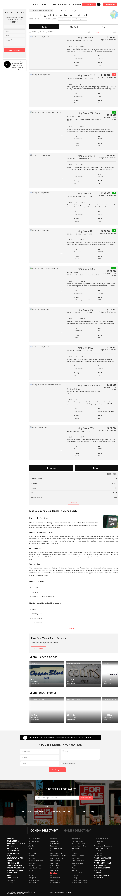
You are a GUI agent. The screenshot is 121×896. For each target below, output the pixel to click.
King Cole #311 (86, 193)
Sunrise (97, 870)
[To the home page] (56, 11)
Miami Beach (64, 11)
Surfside (98, 873)
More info (74, 503)
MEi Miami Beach (77, 841)
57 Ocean (10, 883)
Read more (73, 628)
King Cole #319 (86, 37)
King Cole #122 (86, 347)
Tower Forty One (99, 851)
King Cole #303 (86, 428)
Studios (34, 32)
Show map (65, 19)
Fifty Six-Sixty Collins (56, 853)
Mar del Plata (76, 839)
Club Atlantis (32, 883)
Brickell (10, 846)
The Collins (97, 843)
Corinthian (53, 839)
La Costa (53, 875)
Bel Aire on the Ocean (35, 861)
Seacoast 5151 (77, 873)
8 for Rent (74, 27)
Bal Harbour (13, 841)
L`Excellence (54, 880)
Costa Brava (54, 841)
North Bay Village (102, 858)
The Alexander (98, 841)
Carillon (30, 873)
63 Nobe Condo (33, 841)
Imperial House (55, 865)
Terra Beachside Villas (101, 839)
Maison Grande (55, 883)
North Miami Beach (103, 863)
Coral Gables (13, 853)
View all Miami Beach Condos (42, 11)
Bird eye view (80, 19)
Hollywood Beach (15, 870)
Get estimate (86, 798)
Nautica (74, 853)
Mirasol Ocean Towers (79, 843)
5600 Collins (11, 880)
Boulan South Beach (34, 868)
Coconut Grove (14, 851)
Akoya (30, 843)
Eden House (54, 846)
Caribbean (31, 870)
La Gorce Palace (55, 878)
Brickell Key (12, 848)
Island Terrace (54, 870)
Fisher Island (13, 863)
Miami (9, 875)
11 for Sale (44, 27)
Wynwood (98, 878)
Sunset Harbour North (79, 880)
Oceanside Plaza (77, 863)
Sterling (74, 878)
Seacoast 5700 (77, 875)
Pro (106, 32)
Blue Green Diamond (35, 865)
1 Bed (42, 32)
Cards (114, 32)
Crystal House (54, 843)
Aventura (11, 838)
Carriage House (33, 878)
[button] (62, 49)
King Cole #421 (86, 231)
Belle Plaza (31, 863)
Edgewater (12, 860)
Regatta (74, 870)
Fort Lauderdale (14, 865)
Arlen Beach (32, 853)
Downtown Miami (15, 858)
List (97, 32)
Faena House (54, 851)
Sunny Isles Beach (102, 868)
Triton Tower (98, 853)
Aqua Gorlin (32, 848)
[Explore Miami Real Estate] (7, 4)
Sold (103, 27)
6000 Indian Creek (34, 839)
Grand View (54, 863)
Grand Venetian (55, 861)
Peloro (74, 868)
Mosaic (74, 851)
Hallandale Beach (15, 868)
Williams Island (101, 875)
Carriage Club (32, 875)
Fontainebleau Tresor (57, 858)
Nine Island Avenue (78, 856)
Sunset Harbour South (79, 883)
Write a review (38, 648)
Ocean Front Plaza (78, 861)
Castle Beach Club (34, 880)
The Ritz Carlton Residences (103, 846)
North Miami (100, 860)
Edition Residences (56, 848)
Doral (9, 856)
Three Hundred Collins (101, 848)
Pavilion (74, 865)
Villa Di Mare (98, 856)
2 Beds (50, 32)
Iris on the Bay (54, 868)
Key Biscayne (12, 873)
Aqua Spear (32, 851)
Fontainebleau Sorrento (58, 856)
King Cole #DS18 (86, 75)
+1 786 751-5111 (19, 894)
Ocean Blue (76, 858)
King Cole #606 (86, 310)
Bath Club (31, 858)
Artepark (31, 856)
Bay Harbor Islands (16, 843)
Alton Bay (31, 846)
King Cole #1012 (86, 155)
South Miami (100, 865)
